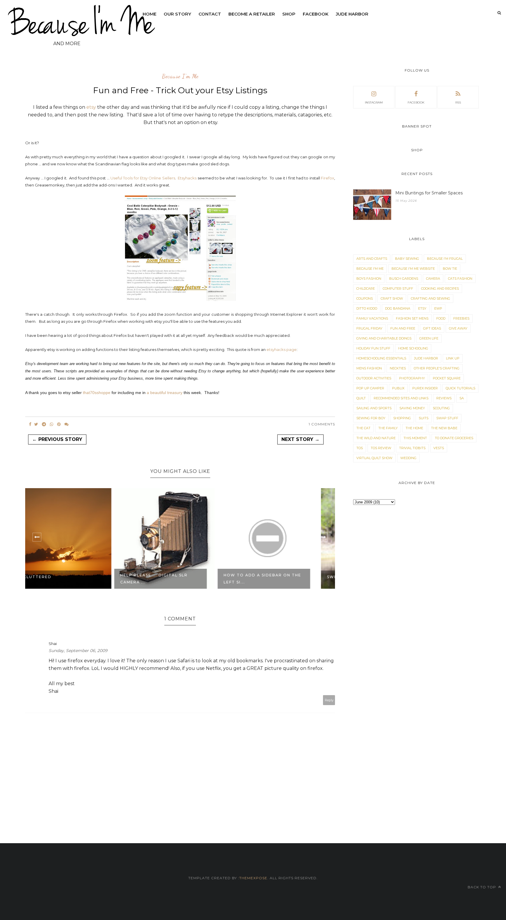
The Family (388, 428)
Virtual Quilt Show (374, 458)
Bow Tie (450, 269)
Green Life (428, 338)
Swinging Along (260, 577)
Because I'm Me (180, 76)
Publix (398, 388)
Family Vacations (372, 318)
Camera (433, 278)
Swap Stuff (447, 418)
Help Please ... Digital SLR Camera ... (66, 578)
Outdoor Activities (373, 378)
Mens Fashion (369, 368)
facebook (416, 102)
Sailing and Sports (374, 408)
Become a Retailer (251, 14)
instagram (374, 102)
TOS (359, 448)
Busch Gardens (403, 278)
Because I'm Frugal (445, 259)
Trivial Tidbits (412, 448)
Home (149, 14)
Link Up (452, 358)
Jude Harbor (352, 14)
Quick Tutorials (460, 388)
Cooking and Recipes (440, 288)
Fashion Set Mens (412, 318)
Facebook (316, 14)
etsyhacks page (281, 349)
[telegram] (44, 424)
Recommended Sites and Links (401, 398)
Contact (210, 14)
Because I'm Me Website (413, 269)
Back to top (482, 887)
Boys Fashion (368, 278)
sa (461, 398)
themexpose (253, 878)
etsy (91, 107)
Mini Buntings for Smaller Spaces (429, 193)
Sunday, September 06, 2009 (78, 650)
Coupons (364, 298)
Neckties (398, 368)
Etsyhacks (187, 178)
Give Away (458, 328)
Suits (423, 418)
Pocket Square (447, 378)
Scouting (441, 408)
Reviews (444, 398)
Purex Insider (425, 388)
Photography (412, 378)
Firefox (327, 178)
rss (458, 102)
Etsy (422, 308)
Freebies (461, 318)
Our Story (177, 14)
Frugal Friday (369, 328)
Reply (329, 700)
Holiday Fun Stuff (373, 348)
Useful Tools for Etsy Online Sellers (142, 178)
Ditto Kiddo (366, 308)
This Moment (415, 438)
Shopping (402, 418)
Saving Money (412, 408)
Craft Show (392, 298)
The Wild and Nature (376, 438)
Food (440, 318)
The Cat (363, 428)
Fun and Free (402, 328)
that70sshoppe (96, 392)
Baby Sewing (407, 259)
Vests (438, 448)
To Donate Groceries (454, 438)
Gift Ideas (432, 328)
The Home (414, 428)
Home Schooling (413, 348)
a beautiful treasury (164, 392)
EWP (438, 308)
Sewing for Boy (370, 418)
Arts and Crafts (371, 259)
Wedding (408, 458)
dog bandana (397, 308)
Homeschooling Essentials (381, 358)
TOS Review (381, 448)
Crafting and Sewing (430, 298)
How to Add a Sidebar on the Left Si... (174, 578)
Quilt (361, 398)
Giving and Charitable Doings (383, 338)
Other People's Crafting (436, 368)
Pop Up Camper (370, 388)
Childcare (365, 288)
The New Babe (444, 428)
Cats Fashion (460, 278)
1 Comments (322, 424)
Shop (288, 14)
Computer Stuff (398, 288)
